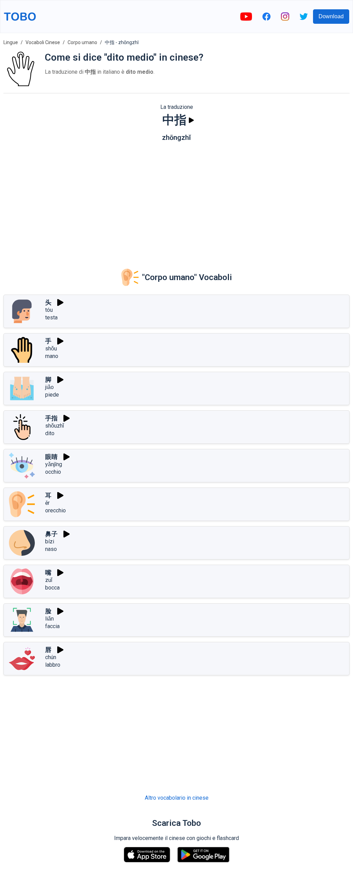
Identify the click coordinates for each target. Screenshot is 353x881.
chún (50, 657)
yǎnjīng (53, 464)
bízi (49, 541)
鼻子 (51, 533)
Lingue (10, 42)
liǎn (49, 618)
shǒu (51, 348)
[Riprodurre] (191, 120)
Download (331, 16)
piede (52, 394)
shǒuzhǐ (54, 425)
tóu (49, 310)
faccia (52, 626)
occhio (53, 472)
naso (51, 549)
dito (49, 433)
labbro (52, 665)
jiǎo (49, 387)
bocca (52, 587)
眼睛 (51, 456)
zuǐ (48, 580)
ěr (47, 503)
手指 (51, 418)
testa (51, 317)
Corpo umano (82, 42)
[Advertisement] (176, 200)
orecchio (55, 510)
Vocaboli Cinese (43, 42)
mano (51, 356)
